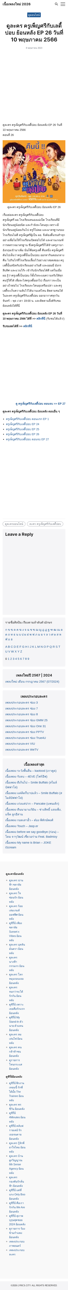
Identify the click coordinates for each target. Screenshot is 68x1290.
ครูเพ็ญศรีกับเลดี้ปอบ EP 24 (22, 424)
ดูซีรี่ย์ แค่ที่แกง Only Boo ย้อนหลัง (17, 1194)
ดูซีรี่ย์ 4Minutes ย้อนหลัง (17, 1117)
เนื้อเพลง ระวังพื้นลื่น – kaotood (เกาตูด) (30, 770)
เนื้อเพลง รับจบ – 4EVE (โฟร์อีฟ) (26, 776)
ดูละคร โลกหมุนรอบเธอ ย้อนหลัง (16, 978)
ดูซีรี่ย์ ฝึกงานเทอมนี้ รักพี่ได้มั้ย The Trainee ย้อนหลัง (16, 1092)
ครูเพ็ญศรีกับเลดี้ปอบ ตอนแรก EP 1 (27, 419)
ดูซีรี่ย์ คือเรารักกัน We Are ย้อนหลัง (17, 1207)
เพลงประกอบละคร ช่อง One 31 (25, 726)
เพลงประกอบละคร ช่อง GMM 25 (26, 720)
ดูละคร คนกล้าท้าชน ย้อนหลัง (15, 1051)
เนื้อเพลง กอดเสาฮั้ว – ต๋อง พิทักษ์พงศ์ (29, 820)
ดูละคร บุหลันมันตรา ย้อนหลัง (17, 949)
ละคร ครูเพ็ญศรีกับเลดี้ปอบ (45, 524)
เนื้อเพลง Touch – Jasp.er (21, 826)
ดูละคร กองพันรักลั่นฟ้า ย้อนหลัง (16, 1181)
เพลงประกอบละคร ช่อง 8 (21, 714)
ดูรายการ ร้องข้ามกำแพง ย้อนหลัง (17, 1233)
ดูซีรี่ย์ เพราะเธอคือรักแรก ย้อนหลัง (17, 1009)
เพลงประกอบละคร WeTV (21, 749)
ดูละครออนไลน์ (14, 524)
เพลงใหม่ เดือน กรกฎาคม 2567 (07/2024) (32, 681)
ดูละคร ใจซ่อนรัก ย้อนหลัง (16, 897)
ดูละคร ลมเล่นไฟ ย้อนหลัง (15, 1038)
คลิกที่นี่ (40, 318)
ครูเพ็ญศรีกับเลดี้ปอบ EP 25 (22, 429)
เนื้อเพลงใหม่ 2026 (17, 4)
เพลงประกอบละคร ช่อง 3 (21, 702)
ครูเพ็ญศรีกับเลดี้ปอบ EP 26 (22, 434)
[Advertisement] (34, 87)
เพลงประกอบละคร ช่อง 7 (21, 708)
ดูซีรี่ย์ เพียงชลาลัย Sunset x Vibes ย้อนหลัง (15, 932)
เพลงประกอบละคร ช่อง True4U (25, 738)
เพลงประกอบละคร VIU (20, 743)
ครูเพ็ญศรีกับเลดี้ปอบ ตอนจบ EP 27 (27, 439)
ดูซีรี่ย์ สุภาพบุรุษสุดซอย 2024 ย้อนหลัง (17, 1220)
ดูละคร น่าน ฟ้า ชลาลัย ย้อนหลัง (16, 884)
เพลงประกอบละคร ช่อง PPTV (24, 732)
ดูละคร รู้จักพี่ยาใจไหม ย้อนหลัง (17, 1147)
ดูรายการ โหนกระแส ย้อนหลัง (15, 1064)
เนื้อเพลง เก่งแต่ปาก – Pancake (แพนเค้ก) (32, 803)
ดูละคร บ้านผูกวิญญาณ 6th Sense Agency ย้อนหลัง (16, 1164)
